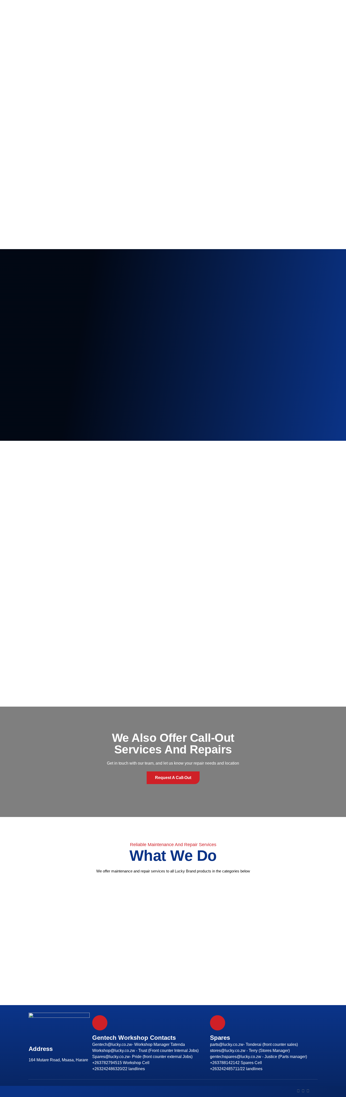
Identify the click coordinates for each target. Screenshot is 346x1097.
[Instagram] (303, 1091)
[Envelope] (313, 1091)
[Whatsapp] (308, 1091)
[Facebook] (298, 1091)
